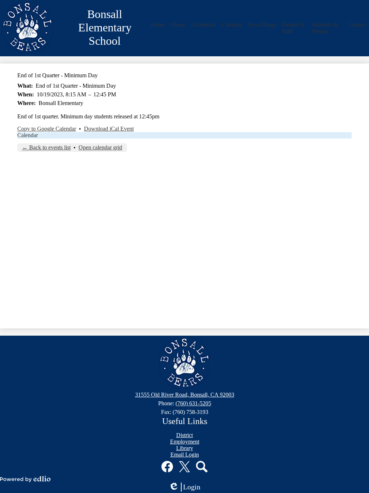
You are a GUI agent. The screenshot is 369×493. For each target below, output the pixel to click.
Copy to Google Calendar (46, 129)
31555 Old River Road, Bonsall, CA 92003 (184, 395)
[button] (158, 25)
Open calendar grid (100, 147)
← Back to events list (46, 147)
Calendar (27, 135)
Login (187, 487)
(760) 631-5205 (193, 403)
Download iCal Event (109, 129)
